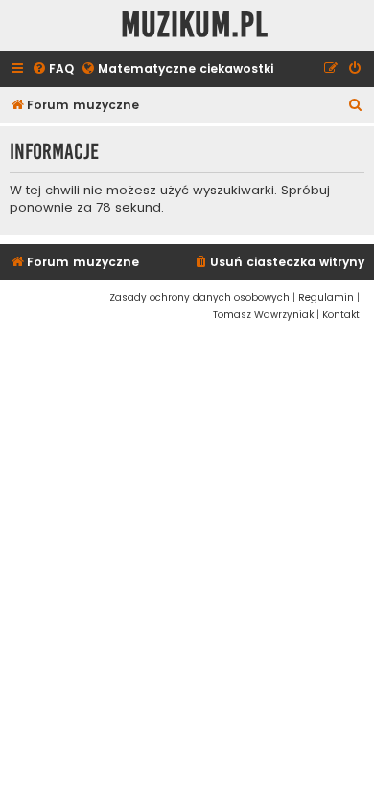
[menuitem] (53, 69)
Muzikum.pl (195, 25)
